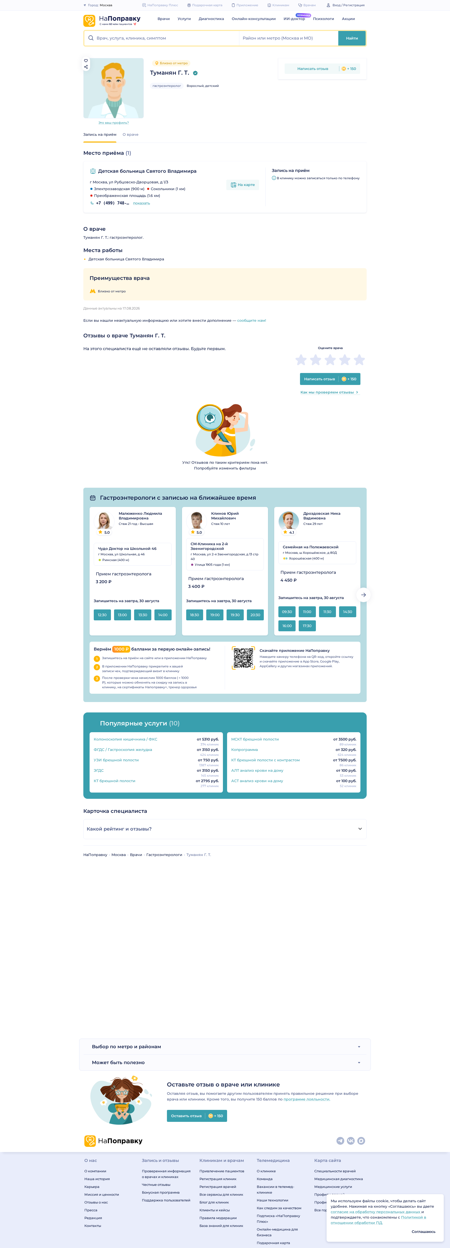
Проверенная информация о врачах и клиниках (166, 1174)
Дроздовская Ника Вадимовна (321, 515)
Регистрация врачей (217, 1187)
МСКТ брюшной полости (255, 739)
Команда (265, 1179)
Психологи (323, 18)
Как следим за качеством (279, 1208)
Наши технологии (272, 1200)
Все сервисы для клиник (221, 1194)
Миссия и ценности (101, 1194)
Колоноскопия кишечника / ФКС (125, 739)
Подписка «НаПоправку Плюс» (278, 1219)
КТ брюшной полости (114, 781)
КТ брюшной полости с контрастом (265, 760)
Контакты (92, 1226)
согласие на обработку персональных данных (376, 1212)
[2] (315, 359)
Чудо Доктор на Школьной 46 (127, 548)
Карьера (91, 1187)
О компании (95, 1171)
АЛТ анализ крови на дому (257, 770)
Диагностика (211, 18)
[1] (301, 359)
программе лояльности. (307, 1099)
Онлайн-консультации (254, 18)
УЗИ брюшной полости (116, 760)
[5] (359, 359)
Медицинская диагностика (338, 1179)
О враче (131, 134)
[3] (330, 359)
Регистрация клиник (217, 1179)
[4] (345, 359)
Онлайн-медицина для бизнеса (277, 1232)
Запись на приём (99, 134)
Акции (348, 18)
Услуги (184, 18)
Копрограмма (244, 749)
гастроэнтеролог (167, 86)
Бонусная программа (161, 1192)
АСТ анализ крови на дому (257, 781)
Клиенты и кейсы (214, 1210)
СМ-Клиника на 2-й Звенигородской (209, 546)
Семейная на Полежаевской (311, 547)
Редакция (93, 1218)
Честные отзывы (156, 1184)
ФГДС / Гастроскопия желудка (123, 749)
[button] (161, 38)
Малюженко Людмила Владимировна (140, 515)
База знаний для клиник (221, 1226)
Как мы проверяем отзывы (327, 392)
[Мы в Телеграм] (340, 1141)
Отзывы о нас (96, 1202)
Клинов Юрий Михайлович (225, 515)
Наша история (97, 1179)
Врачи (164, 18)
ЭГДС (99, 770)
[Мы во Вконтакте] (351, 1141)
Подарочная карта (273, 1243)
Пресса (90, 1210)
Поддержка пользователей (166, 1200)
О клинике (266, 1171)
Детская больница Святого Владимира (147, 171)
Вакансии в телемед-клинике (275, 1189)
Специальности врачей (335, 1171)
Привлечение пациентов (221, 1171)
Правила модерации (218, 1218)
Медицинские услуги (333, 1187)
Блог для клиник (214, 1202)
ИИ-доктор (294, 18)
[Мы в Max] (361, 1141)
